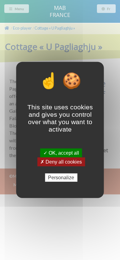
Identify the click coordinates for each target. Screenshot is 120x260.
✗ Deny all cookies (61, 162)
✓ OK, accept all (61, 153)
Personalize (61, 177)
